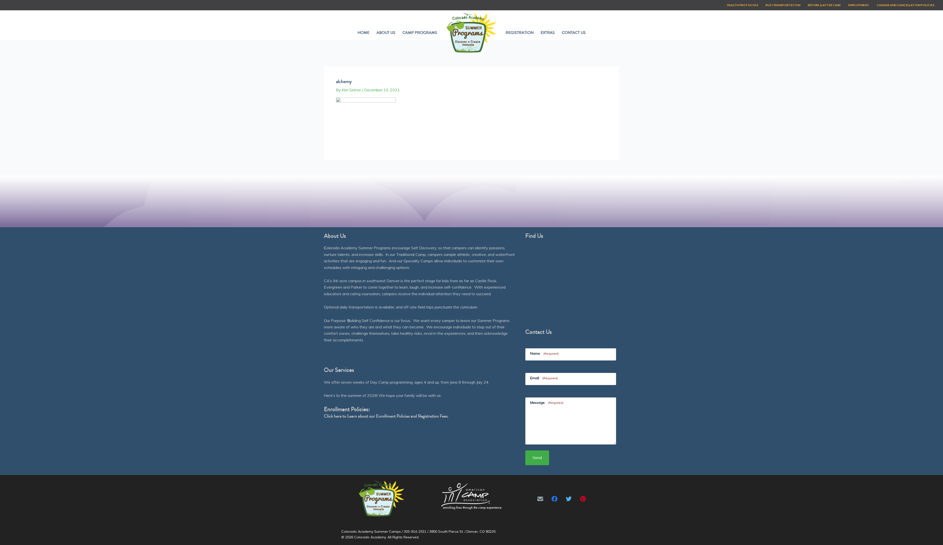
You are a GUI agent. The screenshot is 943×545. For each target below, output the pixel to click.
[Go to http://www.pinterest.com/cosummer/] (583, 499)
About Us (385, 33)
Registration (520, 33)
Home (363, 33)
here (338, 416)
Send (537, 457)
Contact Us (574, 33)
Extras (548, 33)
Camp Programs (419, 33)
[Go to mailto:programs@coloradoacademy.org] (540, 499)
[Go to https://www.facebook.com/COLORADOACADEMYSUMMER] (554, 499)
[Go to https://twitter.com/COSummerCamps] (569, 499)
